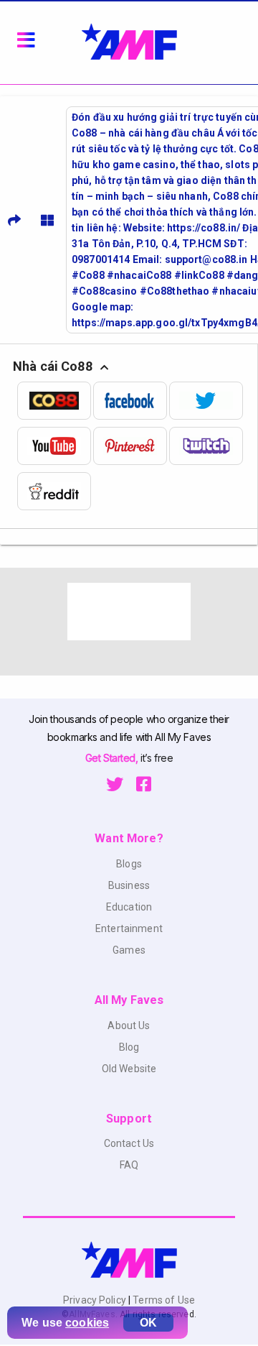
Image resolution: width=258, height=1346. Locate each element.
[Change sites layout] (47, 220)
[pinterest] (131, 446)
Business (129, 885)
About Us (129, 1025)
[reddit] (55, 491)
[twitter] (207, 401)
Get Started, (112, 758)
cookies (87, 1323)
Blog (129, 1047)
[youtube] (55, 446)
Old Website (129, 1068)
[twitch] (207, 446)
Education (129, 907)
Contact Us (129, 1143)
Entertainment (129, 928)
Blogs (129, 864)
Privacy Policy (95, 1300)
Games (129, 950)
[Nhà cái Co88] (55, 401)
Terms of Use (162, 1300)
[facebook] (131, 401)
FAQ (129, 1165)
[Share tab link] (14, 220)
